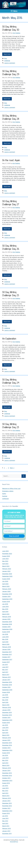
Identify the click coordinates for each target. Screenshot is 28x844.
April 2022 (5, 563)
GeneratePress (14, 841)
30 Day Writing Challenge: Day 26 (10, 247)
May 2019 (5, 609)
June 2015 (5, 727)
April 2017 (5, 672)
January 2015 (6, 740)
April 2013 (5, 793)
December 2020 (7, 574)
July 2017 (5, 664)
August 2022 (6, 556)
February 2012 (6, 828)
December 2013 (7, 773)
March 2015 (5, 735)
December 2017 (7, 652)
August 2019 (6, 601)
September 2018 (7, 629)
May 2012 (5, 821)
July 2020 (5, 581)
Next (12, 468)
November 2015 (7, 715)
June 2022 (5, 558)
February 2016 (6, 707)
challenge (7, 60)
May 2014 (5, 760)
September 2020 (7, 576)
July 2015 (5, 725)
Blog (5, 58)
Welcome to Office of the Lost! (11, 488)
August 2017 (6, 662)
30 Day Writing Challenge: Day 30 (10, 28)
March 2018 (5, 644)
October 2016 (6, 687)
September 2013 (7, 780)
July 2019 (5, 604)
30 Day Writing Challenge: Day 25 (10, 294)
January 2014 (6, 770)
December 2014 (7, 742)
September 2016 (7, 690)
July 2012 (5, 816)
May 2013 (5, 790)
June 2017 (5, 667)
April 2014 (5, 763)
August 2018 (6, 632)
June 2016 (5, 697)
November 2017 (7, 654)
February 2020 (6, 589)
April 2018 (5, 642)
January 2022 (6, 571)
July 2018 (5, 634)
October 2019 (6, 596)
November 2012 (7, 806)
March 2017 (5, 674)
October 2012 (6, 808)
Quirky (4, 493)
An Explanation (9, 338)
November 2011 (7, 833)
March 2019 (5, 614)
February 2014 (6, 768)
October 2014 (6, 748)
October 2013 (6, 778)
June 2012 (5, 818)
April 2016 (5, 702)
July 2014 (5, 755)
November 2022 (7, 553)
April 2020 (5, 584)
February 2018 (6, 647)
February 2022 (6, 568)
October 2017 (6, 657)
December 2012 (7, 803)
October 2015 (6, 717)
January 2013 (6, 800)
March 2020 (5, 586)
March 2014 (5, 765)
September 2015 (7, 720)
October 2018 (6, 626)
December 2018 (7, 621)
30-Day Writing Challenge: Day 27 (10, 203)
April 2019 (5, 611)
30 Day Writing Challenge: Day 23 (10, 425)
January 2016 (6, 710)
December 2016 (7, 682)
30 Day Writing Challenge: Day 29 (10, 72)
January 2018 (6, 649)
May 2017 (5, 669)
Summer (4, 496)
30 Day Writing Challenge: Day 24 (10, 381)
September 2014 (7, 750)
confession (5, 498)
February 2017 (6, 677)
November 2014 (7, 745)
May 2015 (5, 730)
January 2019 (6, 619)
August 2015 (6, 722)
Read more (7, 54)
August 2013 (6, 783)
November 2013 (7, 775)
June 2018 (5, 637)
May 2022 (5, 561)
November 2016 (7, 684)
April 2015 (5, 732)
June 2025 (5, 551)
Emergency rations (7, 491)
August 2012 (6, 813)
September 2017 (7, 659)
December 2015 (7, 712)
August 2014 (6, 753)
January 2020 (6, 591)
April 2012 (5, 823)
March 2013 (5, 795)
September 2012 (7, 811)
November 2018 (7, 624)
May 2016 (5, 700)
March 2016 (5, 705)
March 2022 (5, 566)
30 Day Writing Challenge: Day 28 (10, 117)
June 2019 (5, 606)
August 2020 (6, 579)
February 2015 (6, 737)
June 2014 (5, 758)
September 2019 (7, 599)
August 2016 (6, 692)
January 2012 (6, 831)
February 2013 (6, 798)
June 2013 (5, 788)
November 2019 (7, 594)
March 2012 (5, 826)
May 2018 (5, 639)
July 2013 (5, 785)
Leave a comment (9, 63)
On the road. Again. (11, 160)
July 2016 (5, 695)
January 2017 (6, 679)
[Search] (24, 476)
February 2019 (6, 616)
